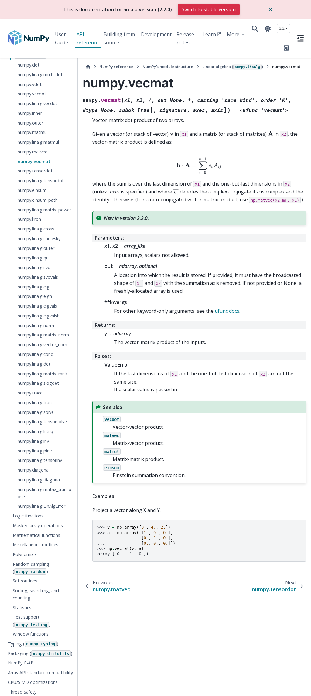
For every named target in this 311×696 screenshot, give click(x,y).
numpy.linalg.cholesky (39, 238)
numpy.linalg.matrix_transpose (44, 493)
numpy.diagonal (34, 470)
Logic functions (28, 516)
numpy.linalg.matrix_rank (42, 374)
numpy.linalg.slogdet (38, 383)
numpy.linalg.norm (36, 325)
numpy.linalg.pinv (35, 451)
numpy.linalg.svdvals (38, 277)
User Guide (61, 38)
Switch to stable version (209, 9)
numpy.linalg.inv (33, 441)
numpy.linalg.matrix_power (44, 210)
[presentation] (171, 134)
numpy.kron (29, 219)
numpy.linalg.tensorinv (40, 460)
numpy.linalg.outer (36, 248)
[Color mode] (267, 28)
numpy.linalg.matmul (38, 142)
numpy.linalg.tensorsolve (42, 422)
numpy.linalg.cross (36, 229)
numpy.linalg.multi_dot (40, 74)
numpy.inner (30, 113)
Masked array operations (38, 525)
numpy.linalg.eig (34, 287)
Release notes (185, 38)
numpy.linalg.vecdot (37, 103)
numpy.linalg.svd (34, 267)
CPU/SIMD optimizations (33, 682)
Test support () (31, 620)
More (234, 34)
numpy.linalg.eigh (35, 296)
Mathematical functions (36, 535)
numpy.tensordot (35, 171)
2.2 (282, 28)
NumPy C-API (21, 663)
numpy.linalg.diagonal (39, 480)
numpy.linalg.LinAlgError (41, 506)
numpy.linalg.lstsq (35, 431)
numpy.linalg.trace (36, 402)
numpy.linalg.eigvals (37, 306)
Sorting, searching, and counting (36, 594)
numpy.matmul (33, 132)
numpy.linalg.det (34, 364)
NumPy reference (116, 66)
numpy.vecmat (34, 161)
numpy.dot (28, 65)
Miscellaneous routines (35, 545)
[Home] (88, 66)
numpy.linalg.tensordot (41, 180)
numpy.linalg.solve (36, 412)
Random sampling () (31, 567)
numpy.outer (30, 123)
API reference (88, 38)
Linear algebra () (232, 66)
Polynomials (25, 554)
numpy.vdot (30, 84)
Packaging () (40, 653)
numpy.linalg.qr (33, 258)
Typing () (33, 644)
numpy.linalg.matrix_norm (43, 335)
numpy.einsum (32, 190)
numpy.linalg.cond (35, 354)
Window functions (31, 634)
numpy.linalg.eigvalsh (39, 316)
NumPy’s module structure (167, 66)
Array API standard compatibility (40, 672)
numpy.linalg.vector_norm (43, 344)
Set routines (25, 581)
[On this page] (300, 38)
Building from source (119, 38)
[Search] (254, 28)
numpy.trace (30, 393)
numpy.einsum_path (38, 200)
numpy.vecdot (32, 94)
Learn (209, 34)
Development (156, 34)
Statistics (22, 607)
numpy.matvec (32, 152)
